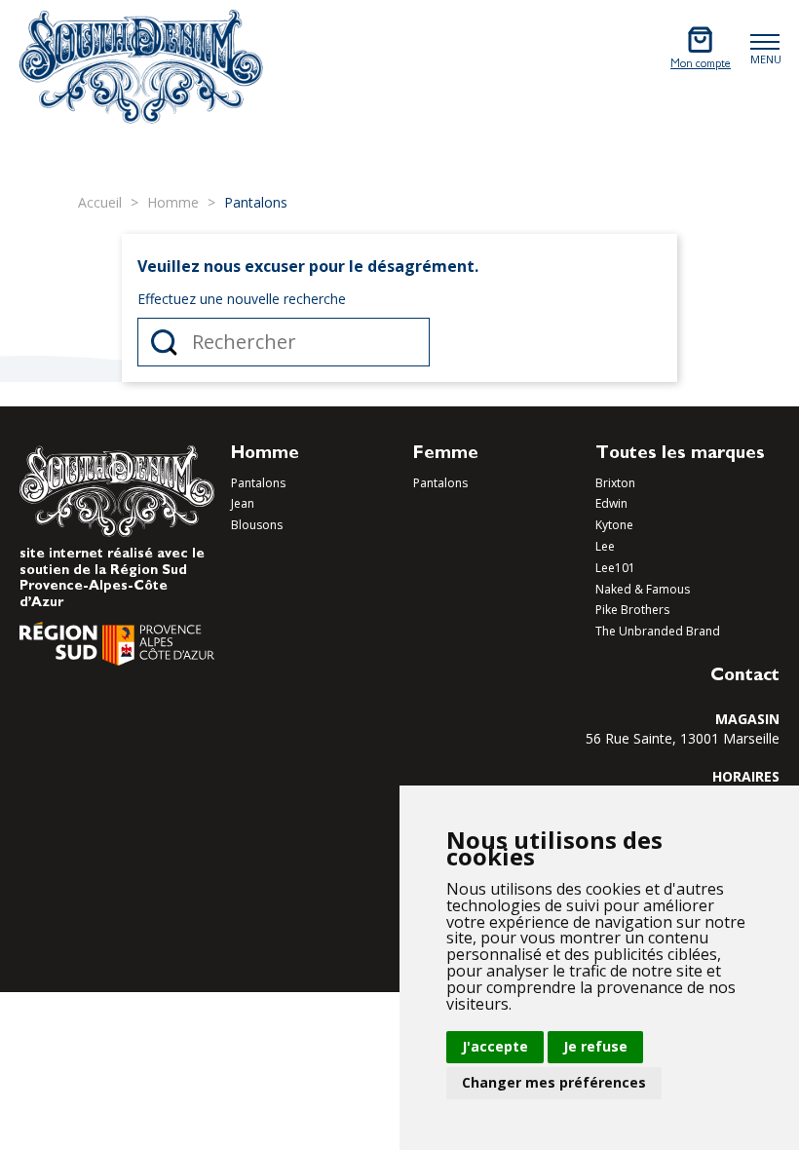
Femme (445, 455)
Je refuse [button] (595, 1046)
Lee (605, 546)
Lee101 (615, 567)
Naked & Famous (642, 589)
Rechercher (164, 342)
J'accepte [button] (495, 1046)
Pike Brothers (632, 609)
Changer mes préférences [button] (554, 1082)
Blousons (257, 525)
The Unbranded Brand (657, 631)
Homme (265, 455)
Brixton (615, 483)
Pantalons (258, 483)
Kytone (614, 525)
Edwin (611, 503)
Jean (242, 503)
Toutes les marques (680, 455)
